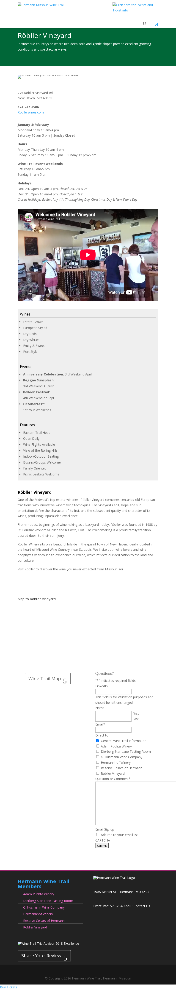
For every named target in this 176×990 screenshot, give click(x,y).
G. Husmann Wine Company (121, 757)
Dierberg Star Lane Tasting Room (126, 751)
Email (100, 724)
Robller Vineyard (113, 773)
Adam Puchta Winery (116, 746)
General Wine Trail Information (123, 741)
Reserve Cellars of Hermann (121, 768)
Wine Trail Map (44, 678)
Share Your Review (41, 955)
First (135, 713)
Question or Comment (113, 779)
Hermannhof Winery (116, 762)
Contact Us (142, 906)
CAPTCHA (102, 840)
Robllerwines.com (31, 112)
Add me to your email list (119, 835)
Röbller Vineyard (35, 927)
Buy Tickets (8, 987)
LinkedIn (101, 686)
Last (135, 719)
